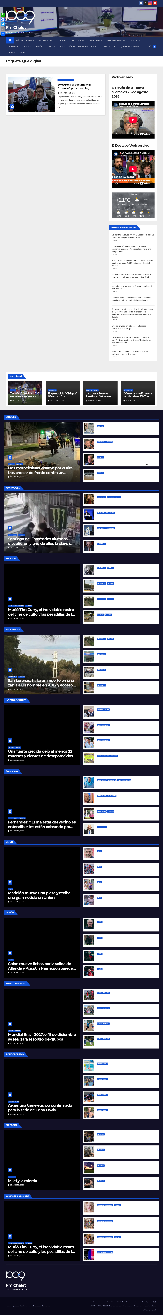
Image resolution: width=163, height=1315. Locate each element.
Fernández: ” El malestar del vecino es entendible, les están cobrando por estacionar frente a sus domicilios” (42, 827)
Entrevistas (45, 40)
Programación (17, 53)
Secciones (138, 1306)
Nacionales (78, 40)
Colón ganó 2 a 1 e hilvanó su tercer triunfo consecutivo (123, 973)
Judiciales (52, 390)
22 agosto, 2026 (17, 831)
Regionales (96, 40)
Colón (51, 47)
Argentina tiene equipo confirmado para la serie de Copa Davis (40, 1107)
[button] (150, 47)
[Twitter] (2, 24)
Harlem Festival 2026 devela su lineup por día (118, 1256)
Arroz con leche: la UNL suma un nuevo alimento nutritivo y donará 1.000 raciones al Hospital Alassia (133, 263)
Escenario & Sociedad (65, 80)
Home (89, 1302)
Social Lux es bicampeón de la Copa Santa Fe (118, 1012)
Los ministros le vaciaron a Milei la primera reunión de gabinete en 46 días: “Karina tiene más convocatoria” (131, 340)
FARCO (27, 47)
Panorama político (113, 497)
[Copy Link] (2, 29)
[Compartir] (2, 33)
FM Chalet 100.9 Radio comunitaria (109, 1306)
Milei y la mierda (22, 1180)
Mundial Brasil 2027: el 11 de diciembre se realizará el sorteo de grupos (42, 1036)
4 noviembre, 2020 (68, 93)
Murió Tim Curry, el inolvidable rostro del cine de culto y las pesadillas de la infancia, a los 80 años (41, 614)
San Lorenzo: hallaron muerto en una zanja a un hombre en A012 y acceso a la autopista (42, 685)
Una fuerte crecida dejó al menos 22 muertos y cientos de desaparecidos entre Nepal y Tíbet (40, 756)
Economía (100, 441)
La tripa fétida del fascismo (110, 1138)
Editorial (14, 47)
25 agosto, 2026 (17, 1043)
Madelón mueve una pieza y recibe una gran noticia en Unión (39, 895)
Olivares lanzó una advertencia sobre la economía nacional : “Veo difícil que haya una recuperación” (131, 249)
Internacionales (116, 40)
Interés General (92, 390)
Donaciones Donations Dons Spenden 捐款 (141, 1302)
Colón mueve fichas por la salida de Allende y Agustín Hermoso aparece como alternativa (40, 968)
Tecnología (128, 390)
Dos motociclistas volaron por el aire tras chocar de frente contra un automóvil (40, 473)
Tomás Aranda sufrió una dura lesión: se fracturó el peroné (24, 396)
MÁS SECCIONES (24, 40)
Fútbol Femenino (14, 1030)
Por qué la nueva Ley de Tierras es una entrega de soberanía (125, 1169)
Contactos (109, 47)
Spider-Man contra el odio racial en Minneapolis (119, 729)
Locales (62, 40)
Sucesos (135, 40)
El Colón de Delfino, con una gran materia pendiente (121, 957)
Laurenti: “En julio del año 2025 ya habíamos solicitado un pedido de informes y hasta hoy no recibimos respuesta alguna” (124, 834)
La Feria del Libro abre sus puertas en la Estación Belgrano (124, 1241)
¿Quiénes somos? (130, 47)
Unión (39, 47)
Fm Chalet (16, 27)
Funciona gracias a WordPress (17, 1306)
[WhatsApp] (2, 14)
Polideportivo (14, 1101)
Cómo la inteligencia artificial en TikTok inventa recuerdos (138, 396)
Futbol (13, 390)
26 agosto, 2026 (19, 401)
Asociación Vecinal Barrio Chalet (78, 47)
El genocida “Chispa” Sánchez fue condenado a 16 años (62, 396)
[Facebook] (2, 19)
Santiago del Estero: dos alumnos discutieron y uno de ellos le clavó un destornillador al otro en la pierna (41, 543)
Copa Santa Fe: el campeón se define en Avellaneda (121, 1027)
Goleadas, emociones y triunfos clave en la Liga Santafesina (125, 996)
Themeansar (45, 1306)
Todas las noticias (150, 1306)
